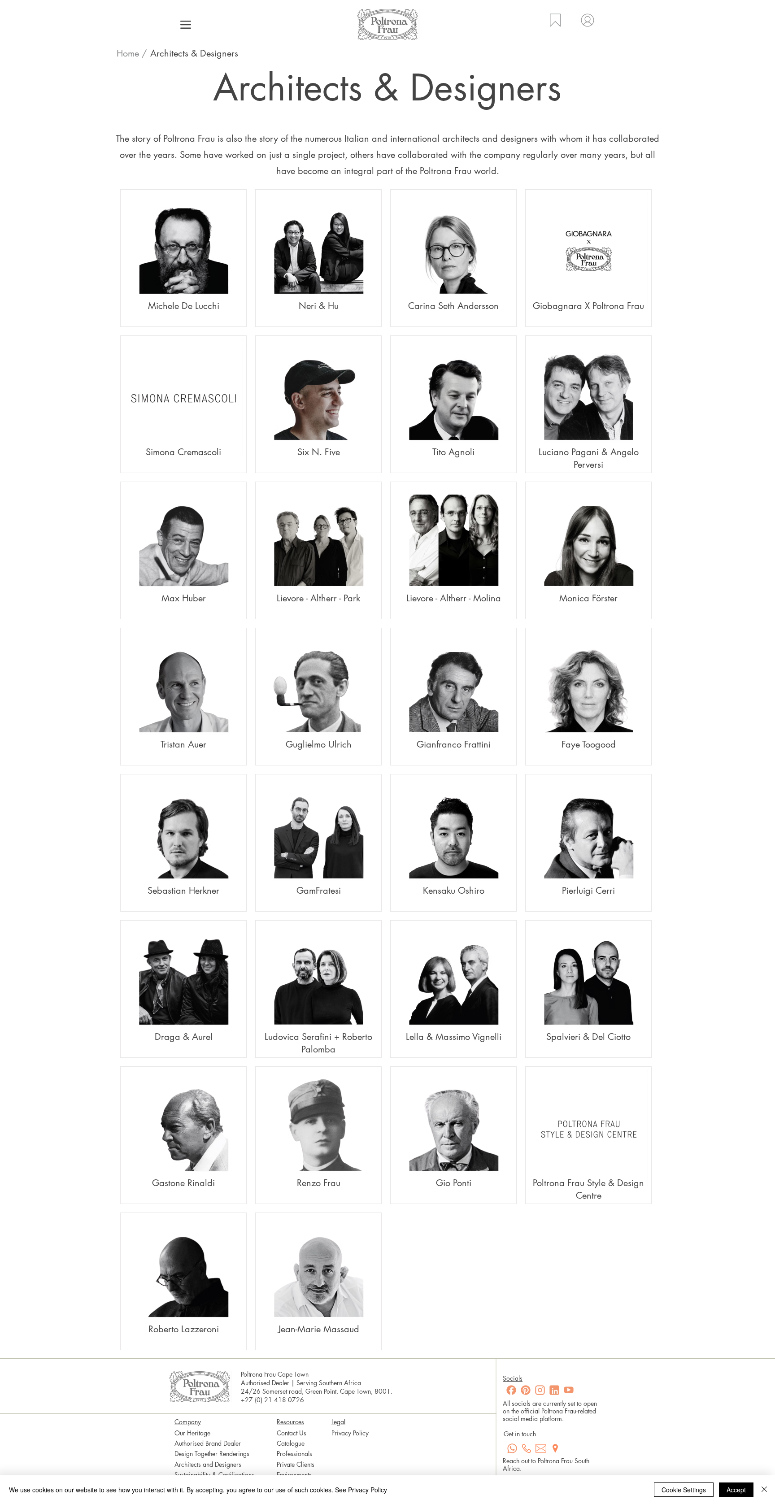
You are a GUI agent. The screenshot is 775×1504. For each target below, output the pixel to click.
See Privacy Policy (361, 1489)
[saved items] (554, 25)
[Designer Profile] (187, 259)
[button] (193, 53)
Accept (736, 1489)
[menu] (185, 24)
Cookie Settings (684, 1489)
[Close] (764, 1489)
